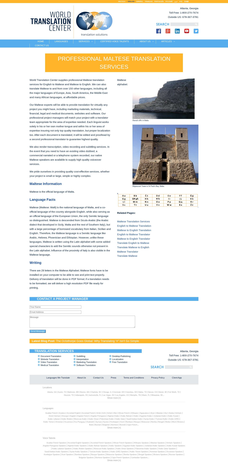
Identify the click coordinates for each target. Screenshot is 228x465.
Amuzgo (65, 416)
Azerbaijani (114, 422)
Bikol (174, 422)
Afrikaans (134, 413)
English (131, 1)
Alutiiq (171, 413)
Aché (99, 413)
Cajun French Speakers (121, 458)
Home (41, 41)
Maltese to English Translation (134, 230)
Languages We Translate (58, 378)
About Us (81, 378)
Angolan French (83, 416)
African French (123, 413)
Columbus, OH (131, 392)
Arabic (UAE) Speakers (119, 452)
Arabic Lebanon (54, 419)
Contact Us (98, 378)
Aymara (99, 422)
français (149, 1)
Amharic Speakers (173, 443)
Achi (104, 413)
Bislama (180, 422)
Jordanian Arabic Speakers (155, 446)
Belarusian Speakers (114, 455)
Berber (167, 422)
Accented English (73, 413)
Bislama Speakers (161, 455)
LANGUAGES (61, 41)
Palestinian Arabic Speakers (146, 449)
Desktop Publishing (121, 356)
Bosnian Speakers (176, 455)
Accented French (88, 413)
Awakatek (90, 422)
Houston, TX (69, 395)
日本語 (186, 1)
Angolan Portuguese (98, 416)
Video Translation (49, 362)
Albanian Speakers (157, 443)
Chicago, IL (107, 392)
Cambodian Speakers (139, 458)
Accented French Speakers (101, 443)
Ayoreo (106, 422)
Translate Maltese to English (133, 247)
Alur (165, 413)
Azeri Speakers (67, 455)
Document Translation (51, 356)
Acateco (62, 413)
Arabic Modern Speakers (82, 449)
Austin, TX (62, 392)
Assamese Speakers (174, 452)
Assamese (68, 422)
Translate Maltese (127, 255)
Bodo (91, 425)
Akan (153, 413)
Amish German (54, 416)
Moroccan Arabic (80, 419)
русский (168, 1)
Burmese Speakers (102, 458)
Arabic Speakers (115, 446)
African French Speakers (122, 443)
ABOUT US (145, 41)
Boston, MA (84, 392)
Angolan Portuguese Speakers (54, 446)
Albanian (159, 413)
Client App (177, 378)
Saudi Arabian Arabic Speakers (56, 452)
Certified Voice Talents (114, 41)
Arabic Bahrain (126, 416)
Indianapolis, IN (81, 395)
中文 (180, 1)
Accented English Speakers (78, 443)
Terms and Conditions (134, 378)
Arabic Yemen (48, 422)
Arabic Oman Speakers (125, 449)
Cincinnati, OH (118, 392)
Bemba (154, 422)
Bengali (161, 422)
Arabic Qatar (120, 419)
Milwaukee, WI (157, 395)
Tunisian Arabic (161, 419)
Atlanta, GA (51, 392)
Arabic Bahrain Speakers (98, 446)
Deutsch (121, 1)
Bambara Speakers (82, 455)
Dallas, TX (143, 392)
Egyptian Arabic (146, 416)
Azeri (122, 422)
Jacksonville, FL (95, 395)
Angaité (72, 416)
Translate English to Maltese (133, 243)
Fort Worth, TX (174, 392)
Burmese (114, 425)
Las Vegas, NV (108, 395)
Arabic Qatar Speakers (167, 449)
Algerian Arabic (113, 416)
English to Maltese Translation (134, 225)
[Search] (182, 24)
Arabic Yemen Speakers (139, 452)
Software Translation (86, 365)
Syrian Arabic (149, 419)
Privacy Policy (158, 378)
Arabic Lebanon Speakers (62, 449)
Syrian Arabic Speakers (79, 452)
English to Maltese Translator (133, 234)
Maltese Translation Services (133, 221)
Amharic (178, 413)
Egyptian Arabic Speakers (133, 446)
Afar (115, 413)
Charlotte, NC (96, 392)
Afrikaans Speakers (141, 443)
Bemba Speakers (130, 455)
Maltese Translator (127, 251)
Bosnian (98, 425)
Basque (137, 422)
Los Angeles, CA (122, 395)
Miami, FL (146, 395)
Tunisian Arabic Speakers (99, 452)
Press (113, 378)
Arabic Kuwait (173, 416)
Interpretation (82, 359)
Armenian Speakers (157, 452)
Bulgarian (106, 425)
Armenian (59, 422)
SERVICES (84, 41)
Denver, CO (152, 392)
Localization (118, 359)
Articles (166, 41)
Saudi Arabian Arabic (134, 419)
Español (139, 1)
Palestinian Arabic (107, 419)
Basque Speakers (98, 455)
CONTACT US (42, 45)
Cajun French (132, 425)
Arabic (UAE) (174, 419)
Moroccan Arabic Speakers (104, 449)
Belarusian (146, 422)
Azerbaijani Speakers (52, 455)
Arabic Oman (93, 419)
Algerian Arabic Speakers (77, 446)
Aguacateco (144, 413)
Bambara (129, 422)
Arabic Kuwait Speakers (176, 446)
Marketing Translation (86, 362)
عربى (176, 1)
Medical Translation (50, 365)
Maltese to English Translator (133, 238)
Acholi (109, 413)
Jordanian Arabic (160, 416)
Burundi (122, 425)
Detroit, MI (163, 392)
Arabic (136, 416)
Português (159, 1)
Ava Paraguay (79, 422)
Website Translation (50, 359)
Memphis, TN (135, 395)
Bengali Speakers (145, 455)
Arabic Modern (66, 419)
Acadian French (51, 413)
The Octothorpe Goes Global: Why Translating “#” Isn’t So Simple (97, 341)
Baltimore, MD (73, 392)
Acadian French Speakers (56, 443)
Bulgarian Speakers (86, 458)
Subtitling (80, 356)
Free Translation (119, 362)
